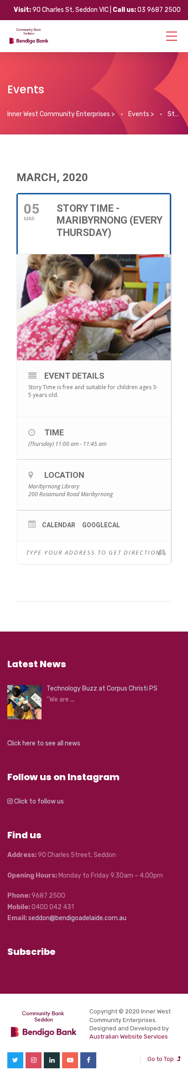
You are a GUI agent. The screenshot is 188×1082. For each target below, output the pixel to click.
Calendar (58, 525)
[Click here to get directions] (164, 552)
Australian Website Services (128, 1036)
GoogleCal (101, 525)
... (72, 699)
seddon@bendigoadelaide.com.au (77, 918)
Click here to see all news (43, 743)
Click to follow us (38, 801)
